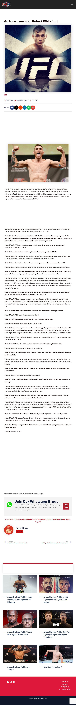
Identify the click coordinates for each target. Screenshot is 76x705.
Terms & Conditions (65, 689)
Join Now (66, 506)
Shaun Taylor (65, 519)
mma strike (35, 519)
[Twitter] (11, 682)
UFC (39, 522)
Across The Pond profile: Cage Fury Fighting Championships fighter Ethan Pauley (57, 634)
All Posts (19, 531)
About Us (65, 684)
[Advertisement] (38, 131)
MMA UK (43, 519)
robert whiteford (53, 519)
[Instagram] (14, 682)
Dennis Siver (10, 519)
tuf (36, 522)
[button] (12, 107)
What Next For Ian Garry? (53, 667)
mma (18, 519)
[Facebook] (8, 682)
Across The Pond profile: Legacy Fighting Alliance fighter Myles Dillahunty (19, 599)
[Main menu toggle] (72, 4)
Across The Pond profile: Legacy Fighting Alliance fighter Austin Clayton (56, 599)
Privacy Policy (65, 687)
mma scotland (25, 519)
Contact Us (64, 682)
